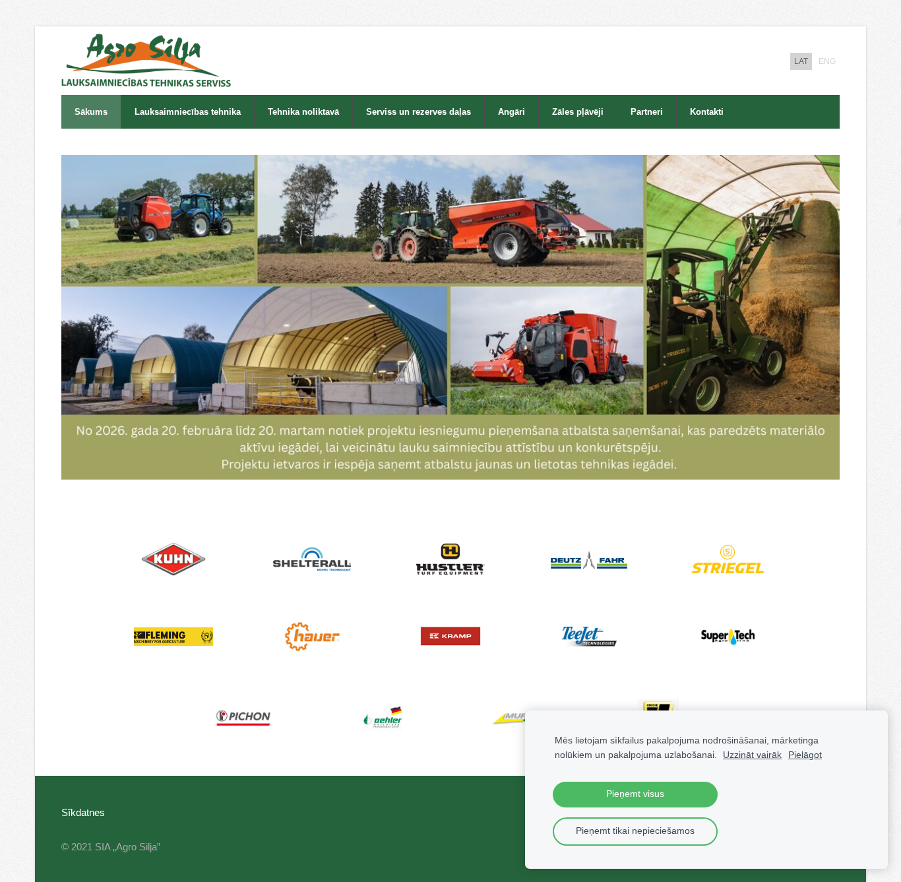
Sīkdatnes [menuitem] (83, 812)
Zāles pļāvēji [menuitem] (578, 112)
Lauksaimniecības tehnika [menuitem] (188, 112)
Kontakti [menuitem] (707, 112)
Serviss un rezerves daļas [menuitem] (418, 112)
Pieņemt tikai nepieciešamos (635, 831)
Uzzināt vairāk (752, 755)
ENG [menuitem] (827, 61)
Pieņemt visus (635, 794)
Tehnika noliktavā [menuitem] (303, 112)
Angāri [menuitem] (511, 112)
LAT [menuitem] (801, 61)
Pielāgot (805, 755)
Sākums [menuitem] (91, 112)
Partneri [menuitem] (647, 112)
